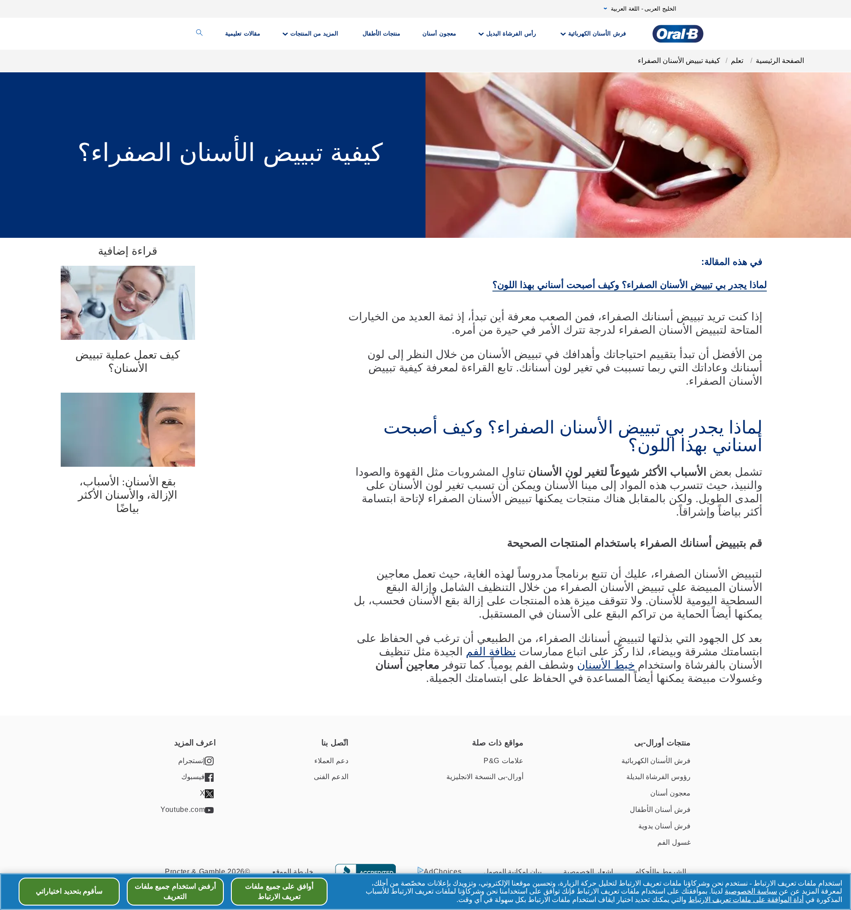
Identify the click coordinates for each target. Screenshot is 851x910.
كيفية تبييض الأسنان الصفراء (679, 60)
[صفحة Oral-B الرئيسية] (677, 34)
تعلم (738, 60)
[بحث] (199, 34)
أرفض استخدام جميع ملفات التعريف (175, 891)
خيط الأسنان (606, 664)
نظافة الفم (491, 651)
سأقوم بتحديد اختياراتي (69, 891)
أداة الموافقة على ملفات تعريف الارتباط (746, 899)
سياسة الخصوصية (751, 891)
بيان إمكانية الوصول (513, 871)
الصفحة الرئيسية (780, 60)
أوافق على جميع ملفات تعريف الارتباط (279, 891)
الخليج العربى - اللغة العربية (643, 9)
